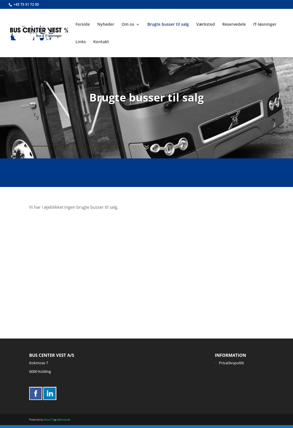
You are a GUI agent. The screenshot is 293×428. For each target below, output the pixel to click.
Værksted (205, 24)
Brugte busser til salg (168, 24)
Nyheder (105, 24)
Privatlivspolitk (231, 362)
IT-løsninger (264, 24)
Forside (83, 24)
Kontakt (101, 42)
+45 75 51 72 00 (26, 4)
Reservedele (234, 24)
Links (81, 42)
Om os (128, 24)
